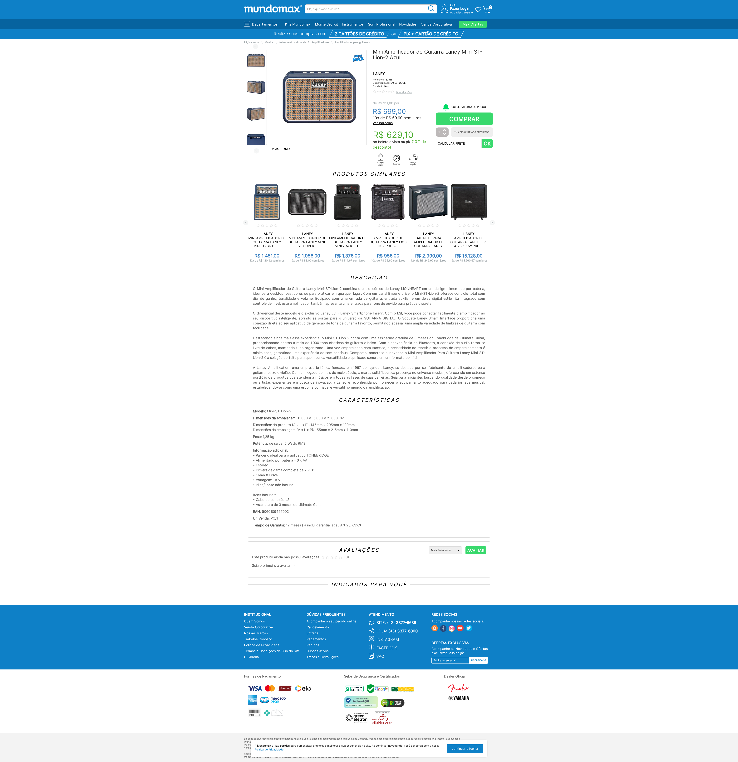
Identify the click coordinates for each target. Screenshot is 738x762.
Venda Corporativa (436, 24)
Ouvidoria (251, 657)
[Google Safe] (379, 690)
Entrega (312, 633)
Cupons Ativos (318, 651)
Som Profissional (381, 24)
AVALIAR (476, 550)
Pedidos (313, 645)
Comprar (464, 118)
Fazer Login (459, 9)
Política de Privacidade (261, 645)
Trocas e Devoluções (323, 657)
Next (256, 150)
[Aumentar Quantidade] (444, 130)
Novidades (407, 24)
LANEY (379, 74)
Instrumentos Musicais (292, 42)
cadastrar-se (462, 12)
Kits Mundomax (298, 24)
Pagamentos (316, 639)
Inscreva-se (478, 660)
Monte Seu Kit (326, 24)
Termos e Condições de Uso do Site (272, 651)
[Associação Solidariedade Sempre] (382, 719)
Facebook (386, 648)
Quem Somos (254, 621)
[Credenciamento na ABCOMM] (403, 690)
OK (487, 143)
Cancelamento (318, 627)
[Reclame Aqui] (362, 703)
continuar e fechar (465, 748)
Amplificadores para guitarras (352, 42)
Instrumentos (353, 24)
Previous (255, 46)
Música (269, 42)
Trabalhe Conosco (258, 639)
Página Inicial (251, 42)
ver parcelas (383, 123)
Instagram (387, 639)
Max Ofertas (473, 24)
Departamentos (265, 24)
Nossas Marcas (256, 633)
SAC (380, 656)
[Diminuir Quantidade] (444, 134)
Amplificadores (320, 42)
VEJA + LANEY (281, 149)
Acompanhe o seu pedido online (331, 621)
